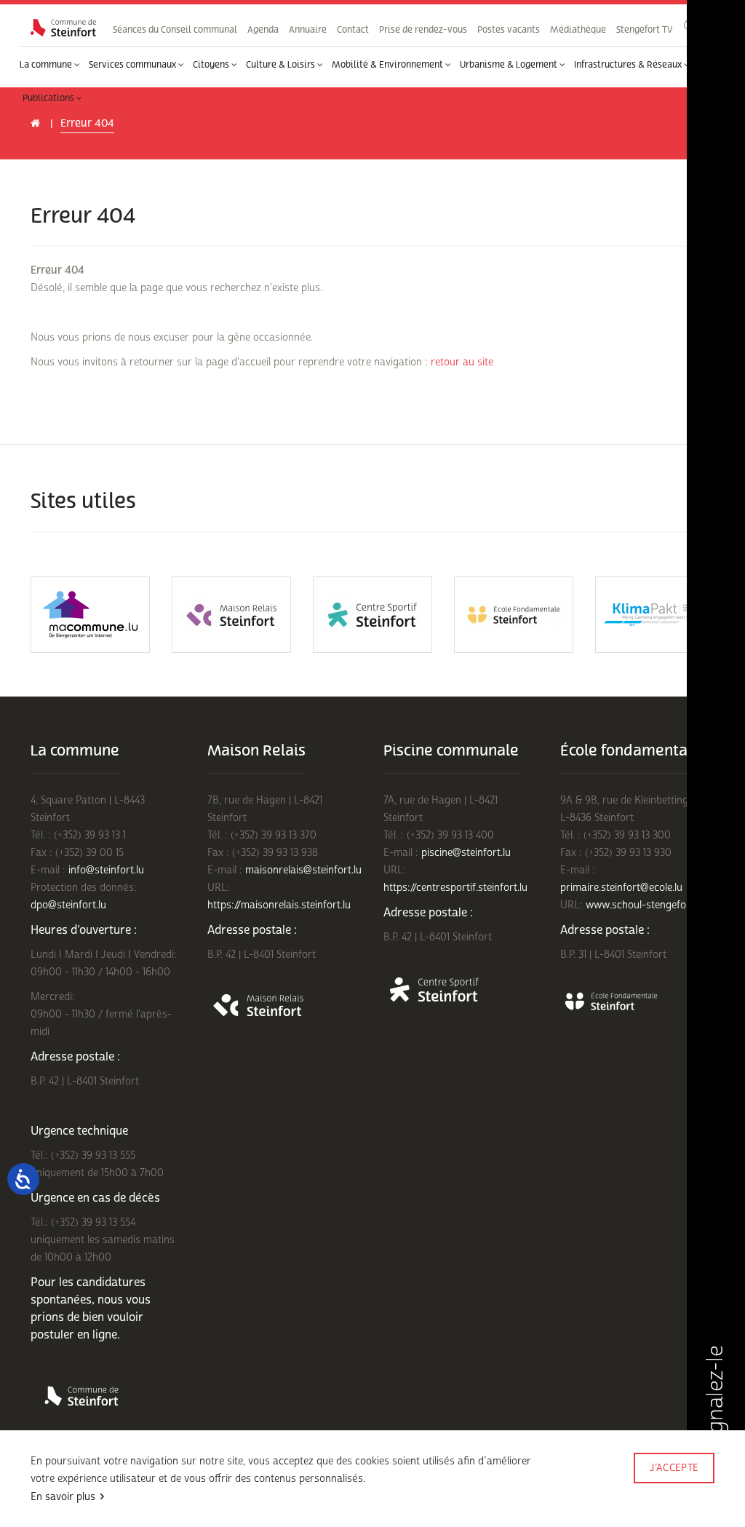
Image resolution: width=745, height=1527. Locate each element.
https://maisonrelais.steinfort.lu (279, 905)
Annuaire (308, 30)
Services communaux (133, 65)
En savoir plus (63, 1497)
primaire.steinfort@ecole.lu (621, 887)
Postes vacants (508, 30)
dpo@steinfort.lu (68, 905)
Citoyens (212, 65)
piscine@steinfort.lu (466, 852)
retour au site (462, 362)
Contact (353, 30)
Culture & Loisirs (281, 65)
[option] (90, 614)
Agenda (263, 30)
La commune (47, 65)
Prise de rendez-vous (423, 30)
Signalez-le (715, 1400)
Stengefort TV (644, 30)
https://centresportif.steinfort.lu (455, 887)
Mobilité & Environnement (388, 65)
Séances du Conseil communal (175, 30)
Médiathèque (578, 30)
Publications (49, 98)
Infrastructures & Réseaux (629, 65)
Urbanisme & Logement (509, 65)
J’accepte (674, 1468)
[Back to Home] (63, 27)
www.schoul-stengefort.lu (645, 905)
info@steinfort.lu (106, 870)
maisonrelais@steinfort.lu (303, 870)
